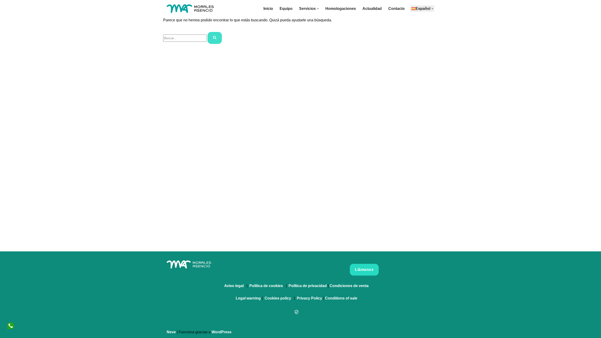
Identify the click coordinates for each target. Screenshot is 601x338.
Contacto (396, 9)
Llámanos (364, 270)
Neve (171, 332)
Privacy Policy (309, 298)
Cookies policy (278, 298)
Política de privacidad (308, 286)
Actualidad (372, 9)
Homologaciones (340, 9)
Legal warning (248, 298)
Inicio (268, 9)
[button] (318, 9)
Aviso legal (234, 286)
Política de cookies (266, 286)
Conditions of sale (341, 298)
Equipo (286, 9)
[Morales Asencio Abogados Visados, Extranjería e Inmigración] (190, 8)
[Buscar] (215, 38)
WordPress (221, 332)
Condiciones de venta (349, 286)
